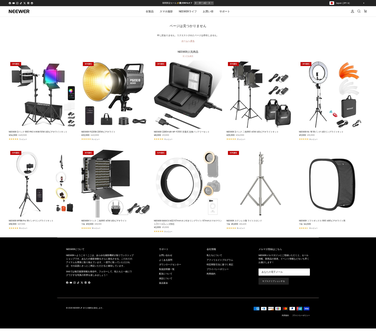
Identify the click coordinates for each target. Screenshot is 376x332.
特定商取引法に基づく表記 (220, 264)
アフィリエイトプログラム (220, 259)
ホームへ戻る (188, 41)
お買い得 (208, 11)
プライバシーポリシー (218, 269)
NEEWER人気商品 (188, 51)
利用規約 (211, 273)
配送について (165, 273)
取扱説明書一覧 (166, 269)
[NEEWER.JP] (19, 11)
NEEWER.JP (77, 308)
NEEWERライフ (188, 11)
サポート (224, 11)
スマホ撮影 (166, 11)
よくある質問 (165, 259)
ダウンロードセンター (170, 264)
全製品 (150, 11)
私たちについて (214, 255)
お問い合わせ (165, 255)
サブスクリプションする (273, 281)
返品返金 (163, 282)
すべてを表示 (188, 56)
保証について (165, 278)
